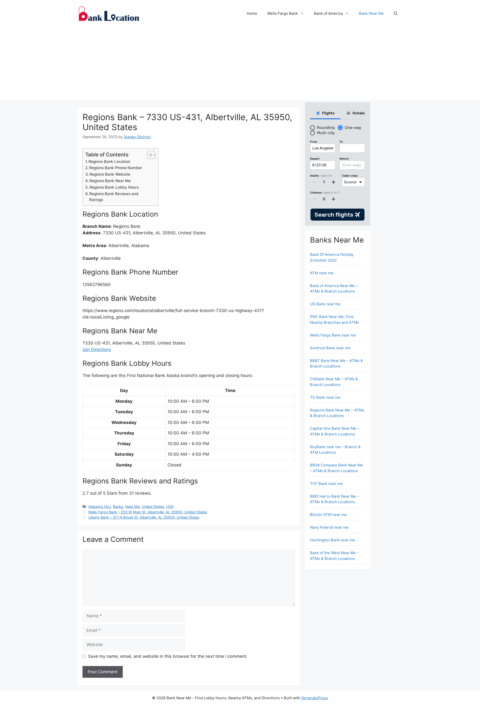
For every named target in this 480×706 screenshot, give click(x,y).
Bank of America (328, 13)
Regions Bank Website (110, 174)
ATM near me (322, 273)
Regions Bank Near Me (110, 180)
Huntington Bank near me (332, 540)
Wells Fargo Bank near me (333, 335)
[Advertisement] (240, 65)
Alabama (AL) (99, 506)
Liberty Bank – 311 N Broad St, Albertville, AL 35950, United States (144, 517)
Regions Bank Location (109, 161)
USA (170, 506)
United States (153, 506)
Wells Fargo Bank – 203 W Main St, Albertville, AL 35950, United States (147, 512)
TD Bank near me (325, 397)
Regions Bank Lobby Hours (114, 187)
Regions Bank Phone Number (115, 167)
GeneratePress (314, 698)
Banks (118, 506)
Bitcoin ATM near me (328, 514)
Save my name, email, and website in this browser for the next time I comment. (168, 656)
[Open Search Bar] (395, 13)
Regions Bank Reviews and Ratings (113, 196)
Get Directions (96, 349)
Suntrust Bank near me (330, 348)
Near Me (132, 506)
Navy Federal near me (329, 527)
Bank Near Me (371, 13)
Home (252, 13)
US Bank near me (325, 304)
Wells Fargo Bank (282, 13)
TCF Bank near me (326, 483)
